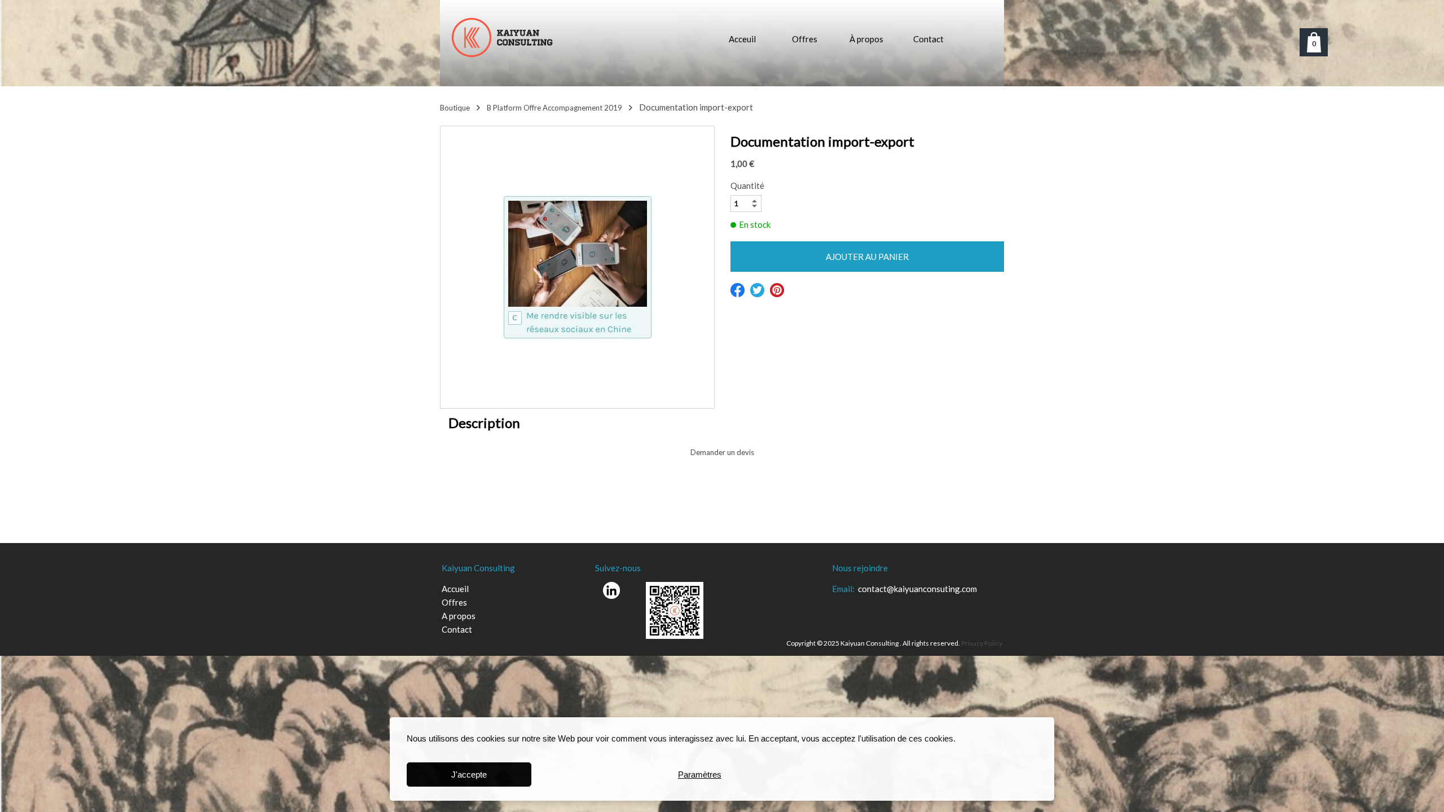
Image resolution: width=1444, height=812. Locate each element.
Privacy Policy (981, 643)
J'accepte (469, 774)
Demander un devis (722, 452)
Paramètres (699, 774)
